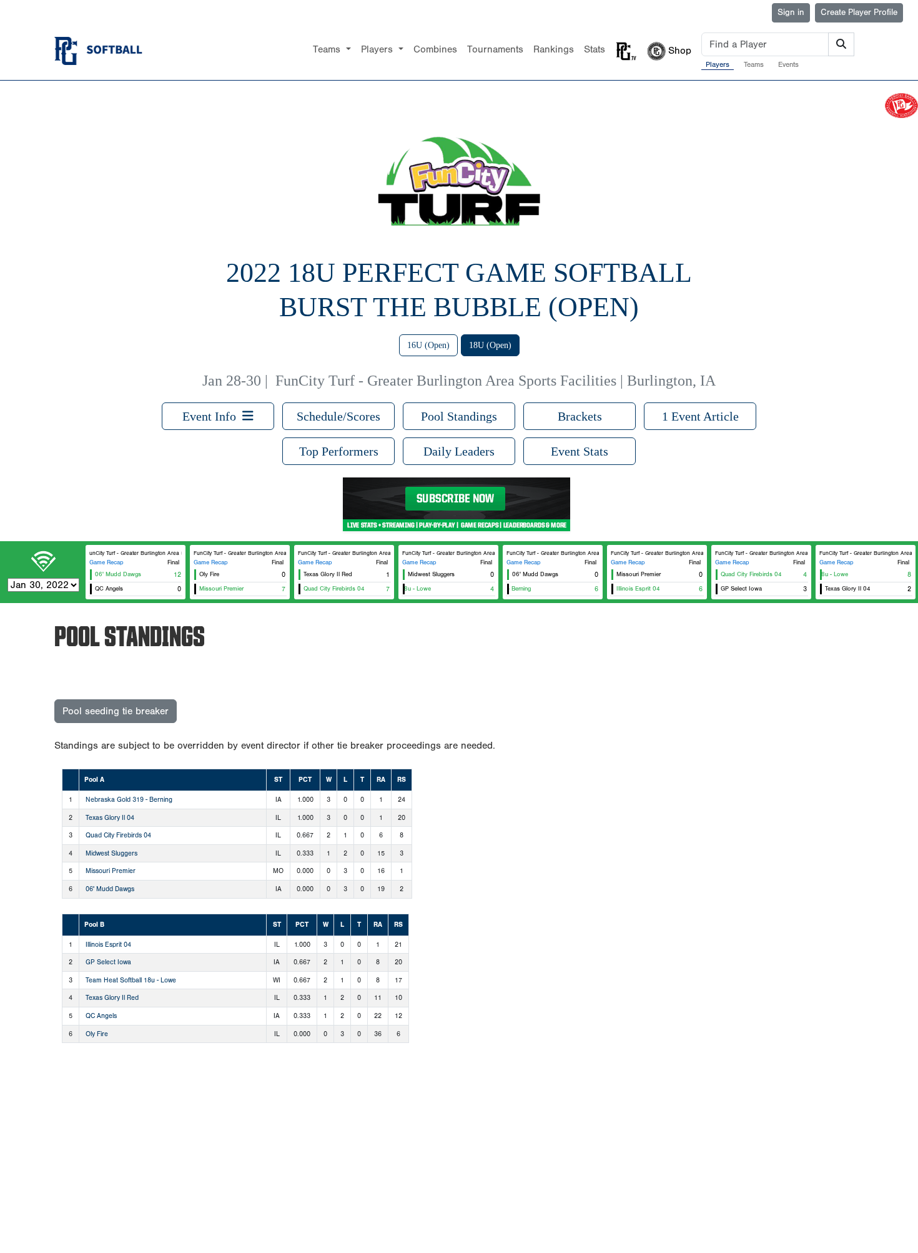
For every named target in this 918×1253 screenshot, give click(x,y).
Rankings (553, 49)
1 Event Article (700, 416)
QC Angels (101, 1016)
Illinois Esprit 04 (108, 945)
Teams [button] (328, 49)
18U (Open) (490, 345)
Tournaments (495, 49)
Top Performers (338, 451)
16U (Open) (428, 345)
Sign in (790, 12)
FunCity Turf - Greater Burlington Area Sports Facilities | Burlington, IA (495, 380)
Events (788, 64)
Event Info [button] (212, 416)
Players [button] (378, 49)
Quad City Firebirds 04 (118, 835)
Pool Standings (459, 416)
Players (717, 64)
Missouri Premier (111, 871)
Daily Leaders (459, 451)
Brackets (580, 416)
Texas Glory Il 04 (110, 818)
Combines (435, 49)
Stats (594, 49)
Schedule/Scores (338, 416)
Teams (754, 64)
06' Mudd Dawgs (110, 889)
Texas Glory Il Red (112, 998)
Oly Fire (97, 1034)
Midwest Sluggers (111, 853)
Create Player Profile (859, 12)
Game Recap (106, 562)
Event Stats (579, 451)
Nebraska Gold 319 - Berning (129, 800)
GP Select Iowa (108, 962)
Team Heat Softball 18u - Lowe (131, 980)
